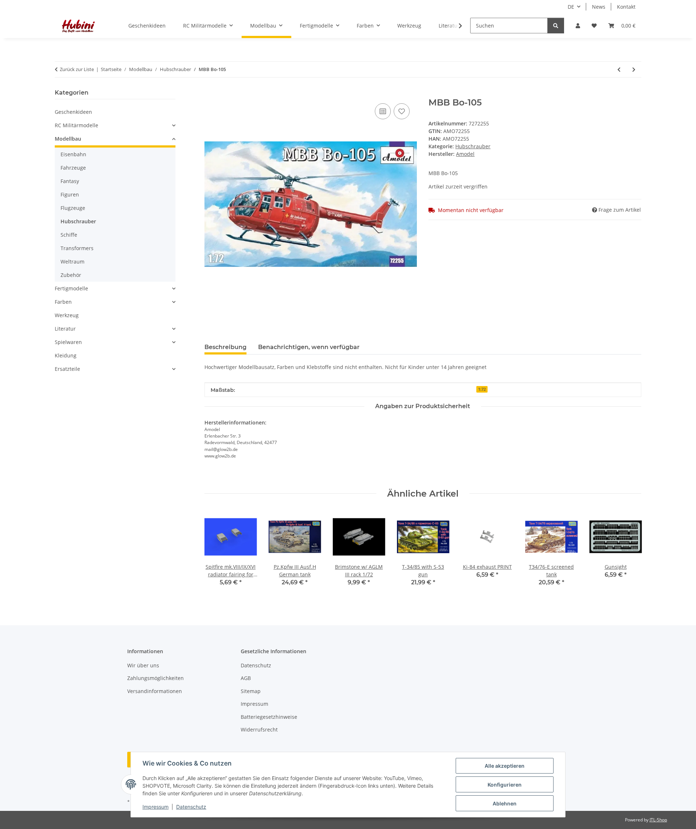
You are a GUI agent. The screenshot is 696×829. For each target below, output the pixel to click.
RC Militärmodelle (76, 125)
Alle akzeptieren (505, 766)
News (598, 6)
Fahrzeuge (73, 167)
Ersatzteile (67, 368)
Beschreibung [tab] (225, 347)
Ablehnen (505, 803)
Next (629, 553)
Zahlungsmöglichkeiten (155, 678)
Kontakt (626, 6)
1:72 (482, 389)
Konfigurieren (505, 785)
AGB (246, 678)
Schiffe (69, 234)
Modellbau (68, 138)
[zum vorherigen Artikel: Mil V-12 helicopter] (619, 69)
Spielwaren (68, 342)
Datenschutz (191, 807)
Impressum (155, 807)
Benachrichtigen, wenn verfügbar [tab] (309, 347)
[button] (578, 25)
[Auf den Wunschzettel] (402, 111)
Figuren (70, 194)
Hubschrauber (472, 146)
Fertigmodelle (71, 288)
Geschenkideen (73, 111)
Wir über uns (143, 665)
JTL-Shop (658, 820)
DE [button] (571, 6)
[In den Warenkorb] (210, 94)
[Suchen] (555, 25)
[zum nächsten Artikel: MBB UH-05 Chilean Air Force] (633, 69)
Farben (63, 301)
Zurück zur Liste (77, 69)
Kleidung (65, 355)
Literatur (65, 328)
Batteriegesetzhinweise (269, 716)
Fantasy (70, 181)
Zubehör (71, 275)
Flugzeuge (73, 207)
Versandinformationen (154, 691)
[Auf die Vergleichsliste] (383, 111)
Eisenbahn (73, 154)
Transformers (77, 248)
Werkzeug (67, 315)
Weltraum (72, 261)
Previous (216, 553)
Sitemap (251, 691)
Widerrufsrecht (259, 729)
